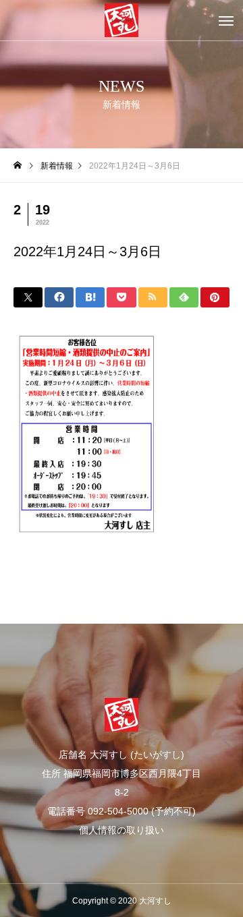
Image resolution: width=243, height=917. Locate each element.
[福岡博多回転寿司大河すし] (121, 20)
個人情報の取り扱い (121, 830)
